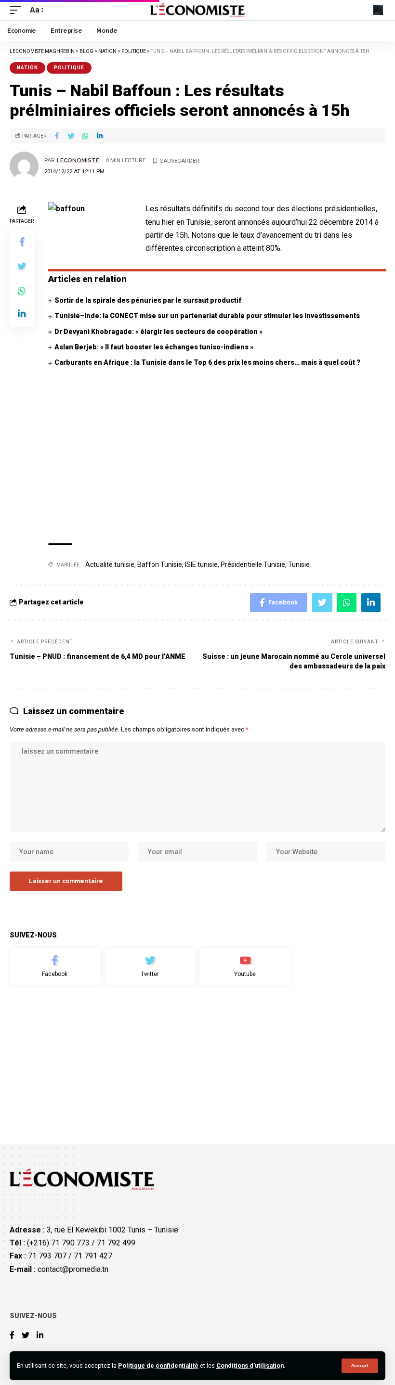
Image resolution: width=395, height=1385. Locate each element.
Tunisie (299, 564)
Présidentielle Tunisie (253, 564)
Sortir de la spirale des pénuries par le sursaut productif (147, 300)
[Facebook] (55, 967)
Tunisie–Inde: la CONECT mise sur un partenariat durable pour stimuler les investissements (207, 316)
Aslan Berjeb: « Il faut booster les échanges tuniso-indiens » (153, 347)
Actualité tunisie (109, 564)
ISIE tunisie (201, 564)
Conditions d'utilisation (250, 1365)
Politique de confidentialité (158, 1365)
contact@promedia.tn (73, 1269)
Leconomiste (78, 160)
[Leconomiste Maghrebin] (197, 10)
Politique (69, 67)
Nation (27, 67)
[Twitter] (150, 967)
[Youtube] (245, 967)
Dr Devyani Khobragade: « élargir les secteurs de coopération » (158, 331)
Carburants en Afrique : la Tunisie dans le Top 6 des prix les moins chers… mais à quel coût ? (207, 362)
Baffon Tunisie (159, 564)
